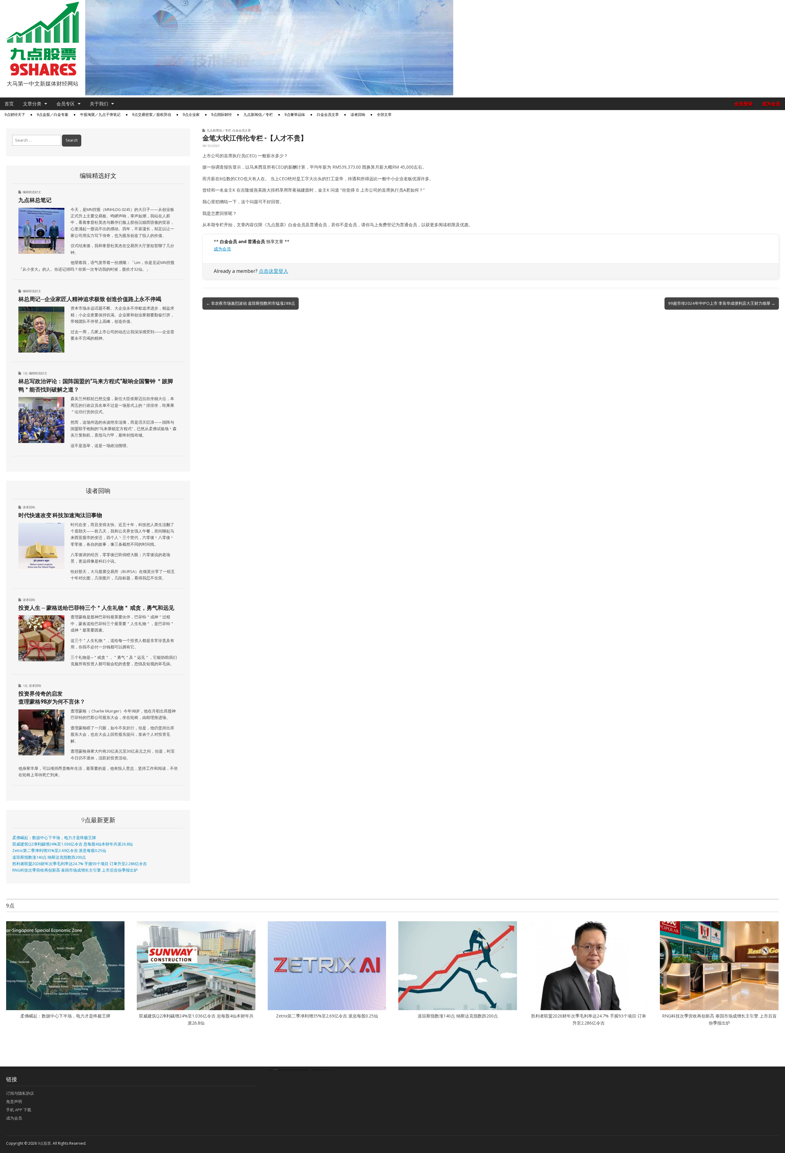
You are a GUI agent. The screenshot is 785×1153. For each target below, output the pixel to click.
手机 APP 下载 (18, 1110)
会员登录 (743, 103)
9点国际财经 (221, 115)
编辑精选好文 (32, 192)
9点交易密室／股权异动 (151, 115)
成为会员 (771, 103)
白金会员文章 (328, 115)
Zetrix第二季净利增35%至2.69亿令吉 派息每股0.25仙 (59, 850)
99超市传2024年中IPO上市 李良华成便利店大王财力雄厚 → (721, 303)
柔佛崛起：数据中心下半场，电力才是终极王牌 (54, 837)
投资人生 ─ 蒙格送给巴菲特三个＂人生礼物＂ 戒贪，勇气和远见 (96, 607)
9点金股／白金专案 (52, 115)
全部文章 (384, 115)
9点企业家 (191, 115)
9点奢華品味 (295, 115)
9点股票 (44, 1143)
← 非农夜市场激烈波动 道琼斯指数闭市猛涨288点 (250, 303)
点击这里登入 (273, 271)
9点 (25, 373)
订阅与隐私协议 (20, 1093)
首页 (9, 103)
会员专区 (65, 103)
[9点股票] (42, 39)
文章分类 (32, 103)
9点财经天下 (15, 115)
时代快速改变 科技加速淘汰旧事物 (60, 515)
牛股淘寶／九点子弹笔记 (100, 115)
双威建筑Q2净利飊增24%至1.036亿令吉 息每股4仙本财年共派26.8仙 (72, 844)
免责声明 (14, 1101)
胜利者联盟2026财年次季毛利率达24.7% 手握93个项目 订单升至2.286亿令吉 (79, 863)
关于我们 (99, 103)
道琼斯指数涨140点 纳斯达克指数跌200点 (49, 857)
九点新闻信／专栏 (258, 115)
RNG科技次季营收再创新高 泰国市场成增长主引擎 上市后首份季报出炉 (75, 870)
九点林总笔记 (35, 200)
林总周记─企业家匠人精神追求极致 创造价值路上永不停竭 (89, 299)
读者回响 (357, 115)
